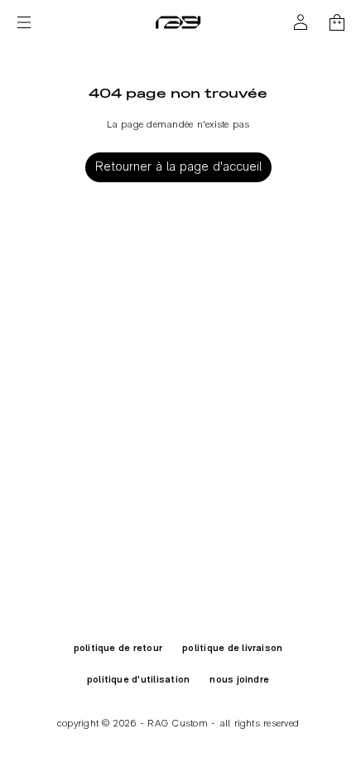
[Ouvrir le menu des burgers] (24, 22)
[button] (337, 22)
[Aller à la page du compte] (300, 22)
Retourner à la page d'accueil (178, 167)
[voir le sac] (337, 22)
